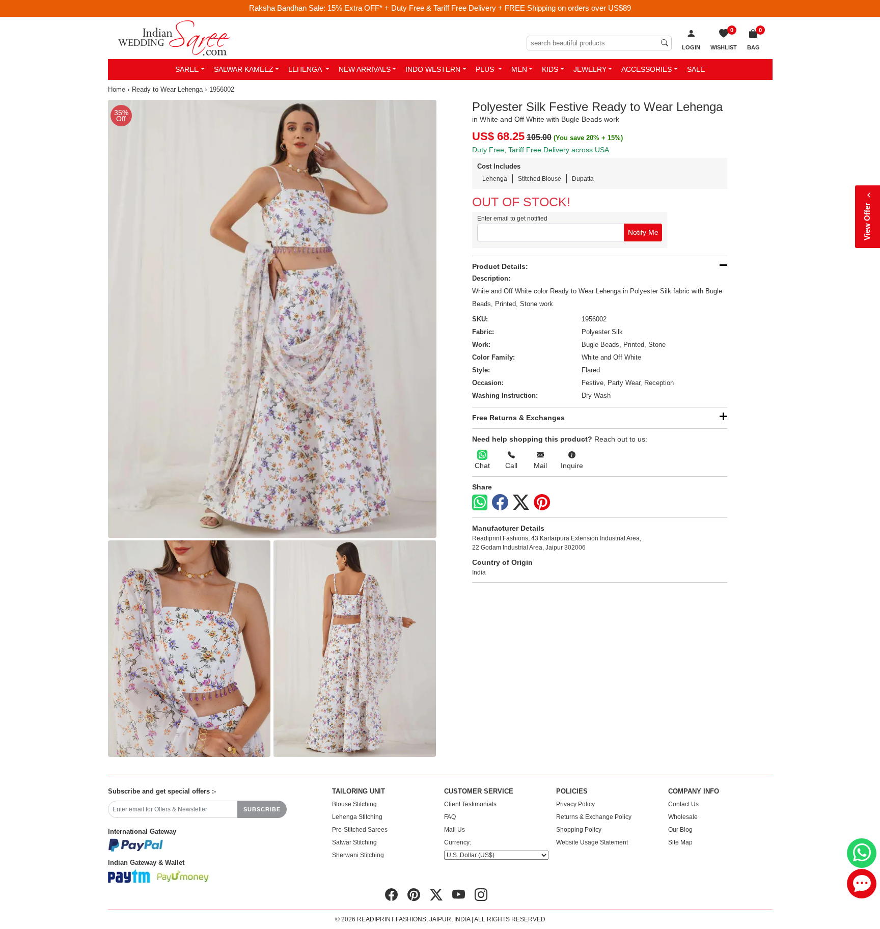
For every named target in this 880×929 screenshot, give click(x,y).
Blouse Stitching (354, 804)
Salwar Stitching (354, 842)
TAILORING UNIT (358, 791)
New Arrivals (365, 69)
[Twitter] (521, 503)
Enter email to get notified (512, 218)
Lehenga (305, 69)
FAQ (450, 817)
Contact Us (683, 804)
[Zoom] (272, 319)
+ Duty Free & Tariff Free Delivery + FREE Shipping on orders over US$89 (507, 8)
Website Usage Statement (592, 842)
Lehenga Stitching (357, 817)
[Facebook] (500, 503)
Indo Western (432, 69)
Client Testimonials (470, 804)
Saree (187, 69)
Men (519, 69)
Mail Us (454, 829)
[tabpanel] (272, 319)
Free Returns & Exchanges (518, 418)
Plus (486, 69)
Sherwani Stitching (358, 855)
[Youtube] (458, 895)
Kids (550, 69)
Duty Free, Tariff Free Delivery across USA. (541, 150)
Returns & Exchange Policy (593, 817)
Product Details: (500, 266)
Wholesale (683, 817)
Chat (482, 465)
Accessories (646, 69)
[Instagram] (481, 895)
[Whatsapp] (479, 502)
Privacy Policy (575, 804)
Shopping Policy (578, 829)
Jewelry (590, 69)
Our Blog (680, 829)
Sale (696, 69)
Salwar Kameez (243, 69)
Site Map (680, 842)
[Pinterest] (542, 503)
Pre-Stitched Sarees (360, 829)
